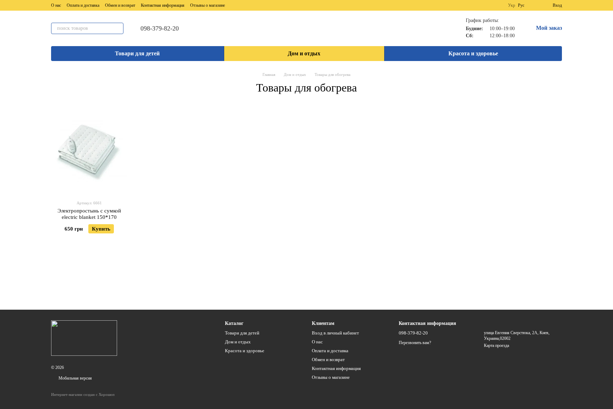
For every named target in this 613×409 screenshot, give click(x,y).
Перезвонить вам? (415, 342)
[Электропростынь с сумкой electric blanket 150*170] (89, 150)
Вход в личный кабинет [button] (335, 333)
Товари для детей (137, 53)
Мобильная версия (74, 378)
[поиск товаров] (117, 28)
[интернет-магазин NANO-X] (84, 337)
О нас (56, 5)
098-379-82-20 (159, 28)
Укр (511, 5)
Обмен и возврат (120, 5)
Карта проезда (496, 345)
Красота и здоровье (473, 53)
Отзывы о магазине (207, 5)
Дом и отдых (304, 53)
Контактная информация (162, 5)
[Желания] (534, 5)
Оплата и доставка (83, 5)
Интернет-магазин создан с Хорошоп (83, 394)
